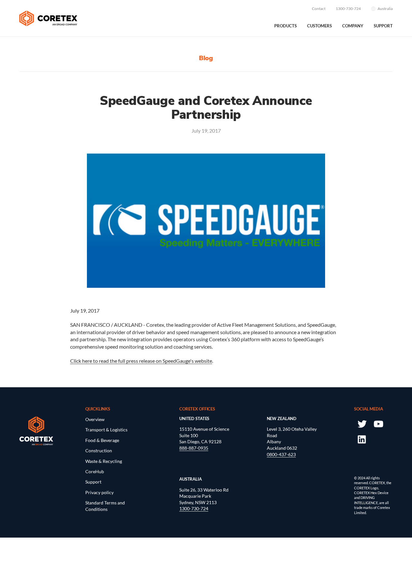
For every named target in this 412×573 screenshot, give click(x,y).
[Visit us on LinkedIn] (362, 439)
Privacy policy (99, 492)
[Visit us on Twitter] (362, 423)
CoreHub (94, 471)
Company (352, 25)
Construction (98, 450)
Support (383, 25)
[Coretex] (48, 18)
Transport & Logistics (106, 429)
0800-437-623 (281, 454)
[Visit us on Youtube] (378, 423)
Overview (95, 419)
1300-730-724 (348, 8)
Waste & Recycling (103, 461)
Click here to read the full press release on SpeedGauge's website (141, 361)
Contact (318, 8)
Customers (319, 25)
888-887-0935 (193, 448)
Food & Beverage (102, 440)
